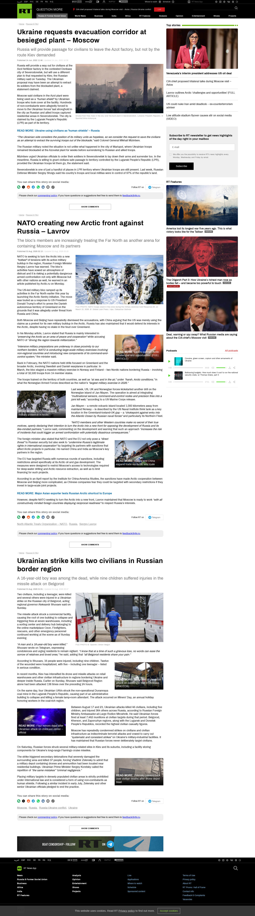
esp (23, 860)
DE (37, 2)
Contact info (188, 891)
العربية (19, 2)
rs (44, 860)
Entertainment (198, 16)
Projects (232, 16)
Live (129, 875)
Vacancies (187, 899)
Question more (49, 9)
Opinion (179, 16)
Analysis (163, 16)
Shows (217, 16)
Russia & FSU (32, 24)
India (114, 16)
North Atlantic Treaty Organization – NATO (42, 524)
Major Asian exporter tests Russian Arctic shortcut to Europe (64, 493)
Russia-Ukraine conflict (52, 807)
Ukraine (72, 807)
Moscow (22, 807)
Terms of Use (189, 875)
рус (29, 860)
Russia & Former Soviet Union (52, 16)
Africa (127, 16)
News (20, 875)
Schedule (132, 887)
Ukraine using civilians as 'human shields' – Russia (58, 130)
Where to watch (135, 883)
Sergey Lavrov (88, 524)
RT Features (144, 16)
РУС (32, 2)
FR (42, 2)
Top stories (173, 25)
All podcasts (231, 350)
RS (46, 2)
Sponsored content (136, 891)
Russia (73, 524)
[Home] (24, 11)
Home (21, 24)
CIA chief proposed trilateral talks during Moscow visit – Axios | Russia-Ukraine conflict (113, 9)
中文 (51, 2)
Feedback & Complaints (194, 895)
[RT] (77, 2)
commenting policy (47, 195)
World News (80, 16)
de (34, 860)
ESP (26, 2)
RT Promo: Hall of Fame (194, 887)
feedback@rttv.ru (131, 195)
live (159, 9)
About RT (187, 883)
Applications (133, 879)
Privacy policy (189, 879)
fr (39, 860)
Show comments (90, 207)
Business (98, 16)
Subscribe (181, 166)
